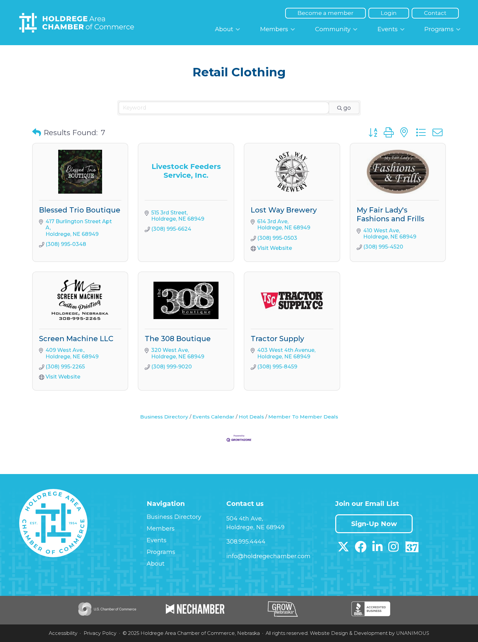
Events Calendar (213, 417)
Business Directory (164, 417)
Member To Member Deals (303, 417)
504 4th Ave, (244, 518)
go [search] (347, 107)
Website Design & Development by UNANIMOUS (369, 633)
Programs (439, 29)
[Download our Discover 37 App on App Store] (412, 549)
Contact (435, 13)
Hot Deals (251, 417)
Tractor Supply (277, 338)
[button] (36, 132)
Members (274, 29)
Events (388, 29)
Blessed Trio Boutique (79, 210)
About (224, 29)
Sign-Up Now (374, 524)
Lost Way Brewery (284, 210)
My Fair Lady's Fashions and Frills (390, 215)
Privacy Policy (100, 633)
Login (389, 13)
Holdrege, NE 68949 (255, 527)
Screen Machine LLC (76, 338)
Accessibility (63, 633)
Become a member (325, 13)
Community (333, 29)
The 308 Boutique (178, 338)
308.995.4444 (245, 541)
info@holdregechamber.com (268, 556)
